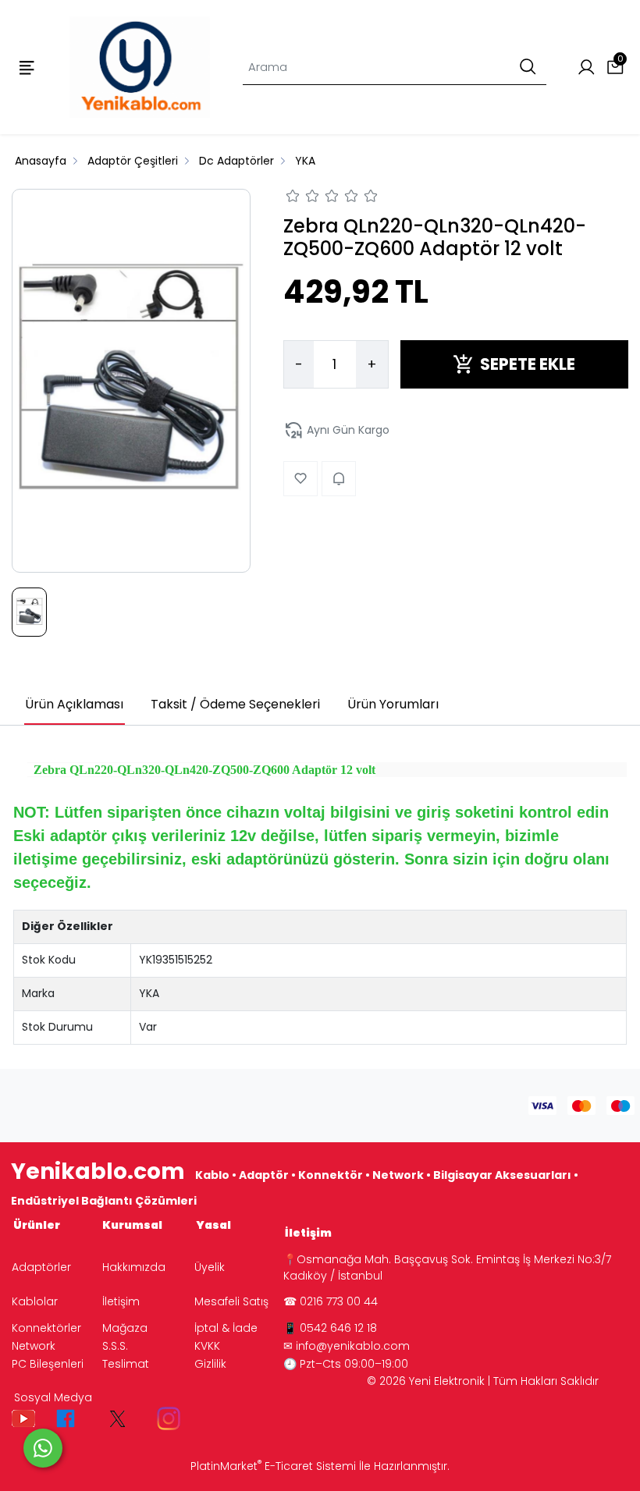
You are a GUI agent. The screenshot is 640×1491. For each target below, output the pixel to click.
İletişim (121, 1301)
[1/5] (293, 198)
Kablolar (35, 1301)
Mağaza (125, 1328)
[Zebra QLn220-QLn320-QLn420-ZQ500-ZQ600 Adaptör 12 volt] (131, 381)
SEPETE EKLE (527, 364)
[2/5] (302, 198)
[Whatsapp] (42, 1448)
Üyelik (209, 1267)
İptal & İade (226, 1328)
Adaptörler (41, 1267)
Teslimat (125, 1364)
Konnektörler (46, 1328)
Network (33, 1346)
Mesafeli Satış (231, 1301)
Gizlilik (210, 1364)
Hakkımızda (133, 1267)
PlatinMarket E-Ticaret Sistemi (273, 1466)
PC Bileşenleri (48, 1364)
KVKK (207, 1346)
